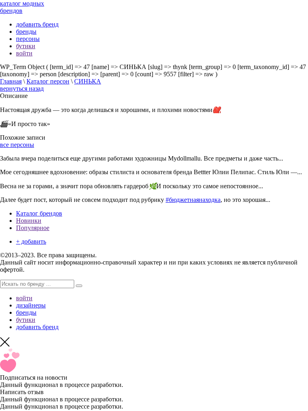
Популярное (32, 227)
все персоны (17, 144)
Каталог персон (47, 81)
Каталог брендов (39, 213)
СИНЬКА (87, 81)
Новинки (28, 220)
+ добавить (31, 241)
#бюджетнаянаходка (193, 199)
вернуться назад (22, 88)
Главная (11, 81)
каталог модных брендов (22, 7)
